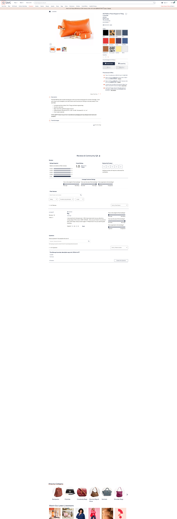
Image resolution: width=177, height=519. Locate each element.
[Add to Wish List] (126, 14)
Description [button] (54, 97)
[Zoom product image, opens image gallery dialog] (50, 44)
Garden (37, 6)
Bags (62, 6)
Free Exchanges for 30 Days (109, 59)
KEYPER (105, 17)
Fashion (42, 6)
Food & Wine (84, 6)
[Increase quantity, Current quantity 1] (108, 57)
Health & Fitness (93, 6)
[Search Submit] (154, 2)
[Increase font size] (98, 93)
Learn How (124, 85)
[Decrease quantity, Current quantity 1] (103, 57)
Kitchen (78, 6)
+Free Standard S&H (106, 20)
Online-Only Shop (23, 6)
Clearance (31, 6)
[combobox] (93, 2)
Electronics (71, 6)
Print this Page (98, 124)
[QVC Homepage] (49, 12)
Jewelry (52, 6)
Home (66, 6)
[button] (162, 2)
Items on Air (29, 2)
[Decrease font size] (100, 93)
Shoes (57, 6)
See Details (113, 90)
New (9, 6)
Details (119, 78)
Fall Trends (14, 6)
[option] (88, 8)
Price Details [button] (105, 22)
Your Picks (4, 6)
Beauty (47, 6)
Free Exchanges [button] (55, 120)
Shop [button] (15, 2)
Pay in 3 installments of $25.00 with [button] (114, 75)
